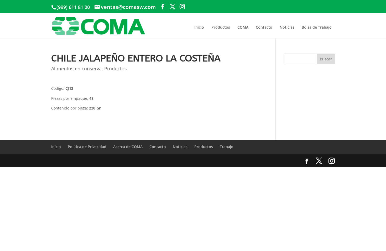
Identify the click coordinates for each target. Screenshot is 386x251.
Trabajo (226, 146)
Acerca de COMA (128, 146)
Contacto (264, 27)
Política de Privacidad (87, 146)
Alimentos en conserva (76, 68)
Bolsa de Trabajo (317, 27)
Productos (220, 27)
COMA (242, 27)
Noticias (287, 27)
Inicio (199, 27)
